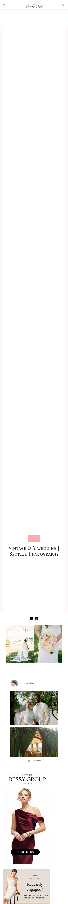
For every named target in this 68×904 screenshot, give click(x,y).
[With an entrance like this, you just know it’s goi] (34, 750)
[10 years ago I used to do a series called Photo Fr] (34, 715)
